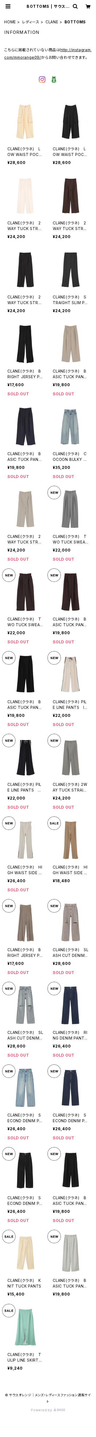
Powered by (42, 1410)
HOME (10, 22)
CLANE (52, 22)
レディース (30, 22)
